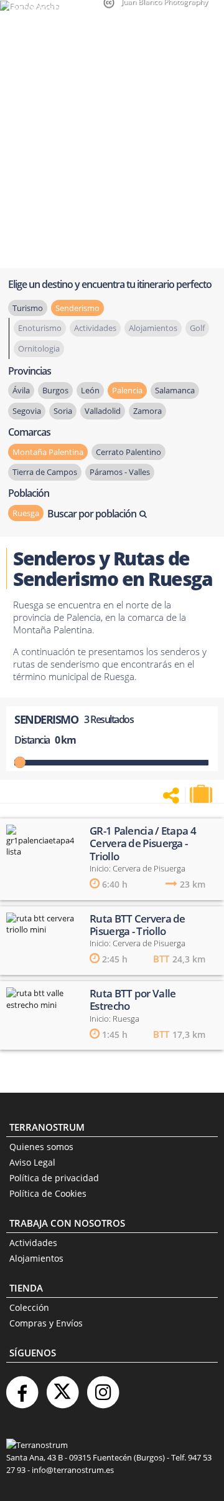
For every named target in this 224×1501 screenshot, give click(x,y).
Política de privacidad (54, 1178)
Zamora (147, 410)
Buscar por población (91, 513)
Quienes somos (41, 1147)
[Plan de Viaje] (202, 794)
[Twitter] (62, 1387)
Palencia (127, 390)
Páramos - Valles (120, 471)
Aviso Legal (32, 1162)
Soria (63, 410)
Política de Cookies (47, 1193)
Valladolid (103, 410)
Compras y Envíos (46, 1323)
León (90, 390)
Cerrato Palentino (128, 452)
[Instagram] (102, 1387)
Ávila (21, 390)
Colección (29, 1307)
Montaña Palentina (47, 452)
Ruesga (25, 513)
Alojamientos (36, 1258)
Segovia (26, 410)
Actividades (33, 1243)
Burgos (55, 390)
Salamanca (175, 390)
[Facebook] (21, 1387)
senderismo (77, 308)
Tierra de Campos (44, 471)
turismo (27, 308)
